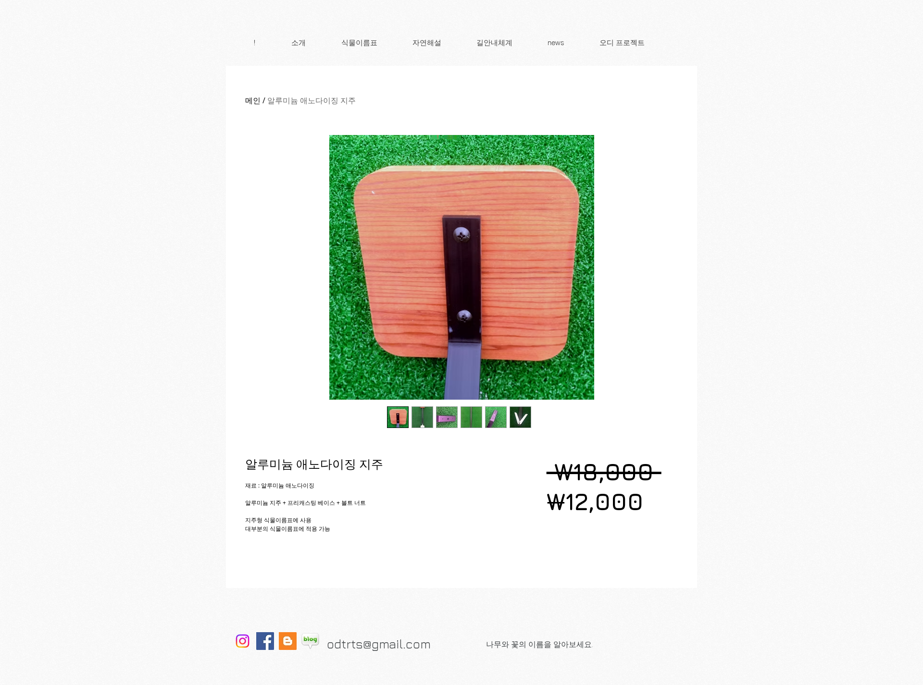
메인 (253, 100)
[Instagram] (242, 641)
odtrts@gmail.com (379, 643)
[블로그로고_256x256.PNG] (310, 641)
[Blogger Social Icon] (288, 641)
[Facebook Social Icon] (265, 641)
